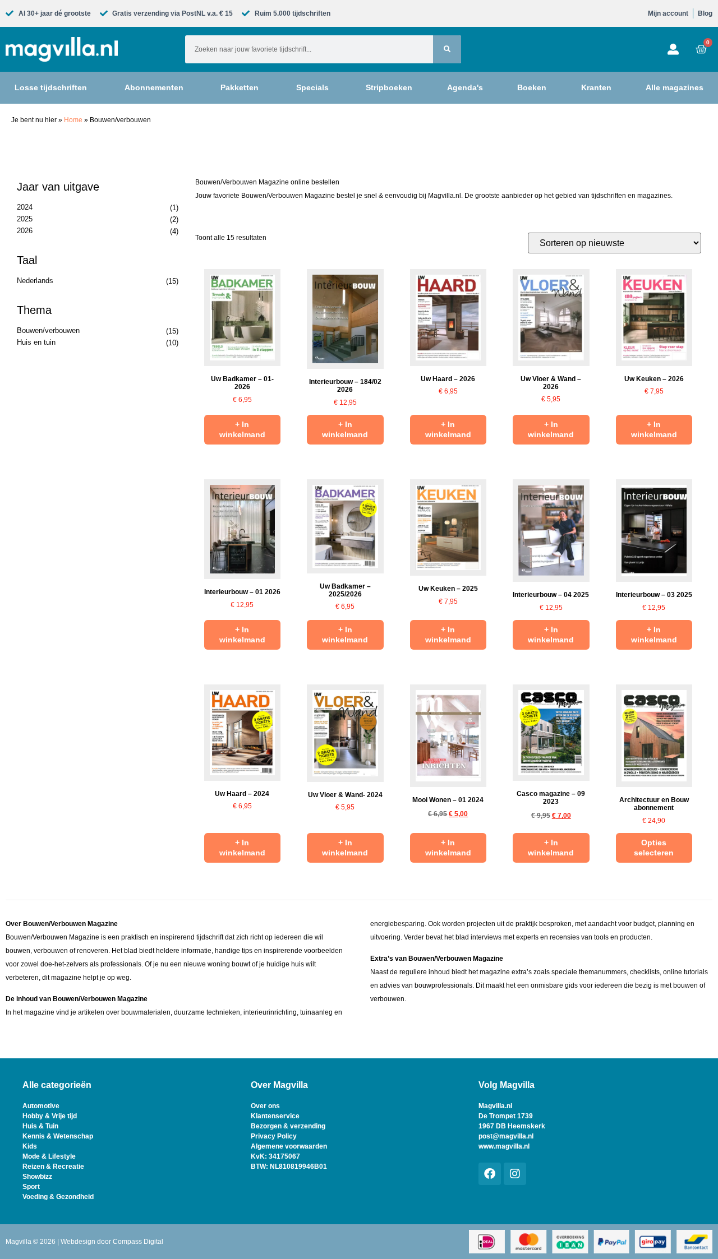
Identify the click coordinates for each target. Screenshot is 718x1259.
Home (73, 120)
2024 (25, 207)
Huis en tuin (36, 342)
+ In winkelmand (242, 429)
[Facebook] (489, 1174)
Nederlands (35, 280)
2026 (25, 230)
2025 (25, 219)
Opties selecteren (654, 847)
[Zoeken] (447, 49)
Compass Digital (138, 1242)
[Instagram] (515, 1174)
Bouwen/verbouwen (48, 330)
